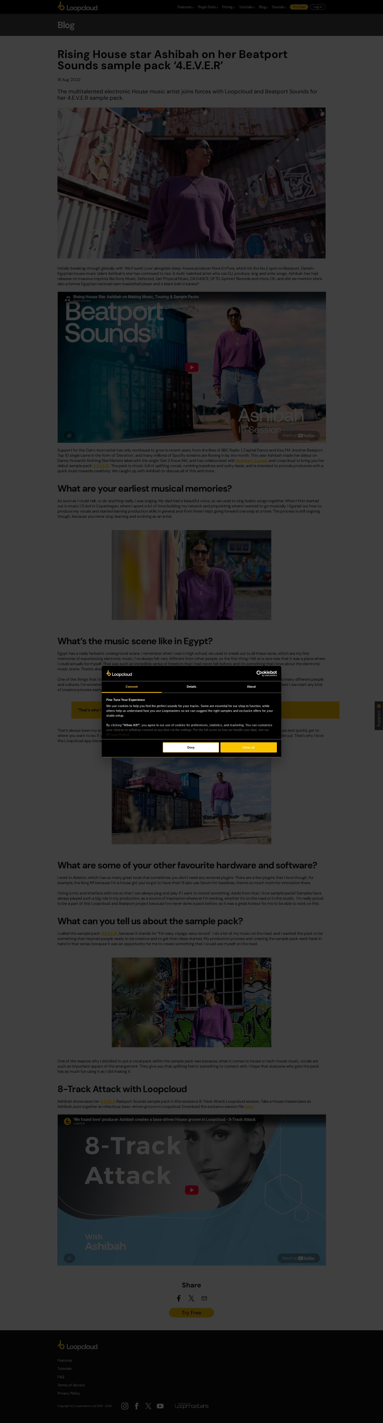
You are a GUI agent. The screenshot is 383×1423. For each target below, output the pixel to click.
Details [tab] (191, 686)
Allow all (249, 747)
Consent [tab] (132, 686)
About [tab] (251, 686)
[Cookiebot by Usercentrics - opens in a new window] (259, 673)
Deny (190, 747)
